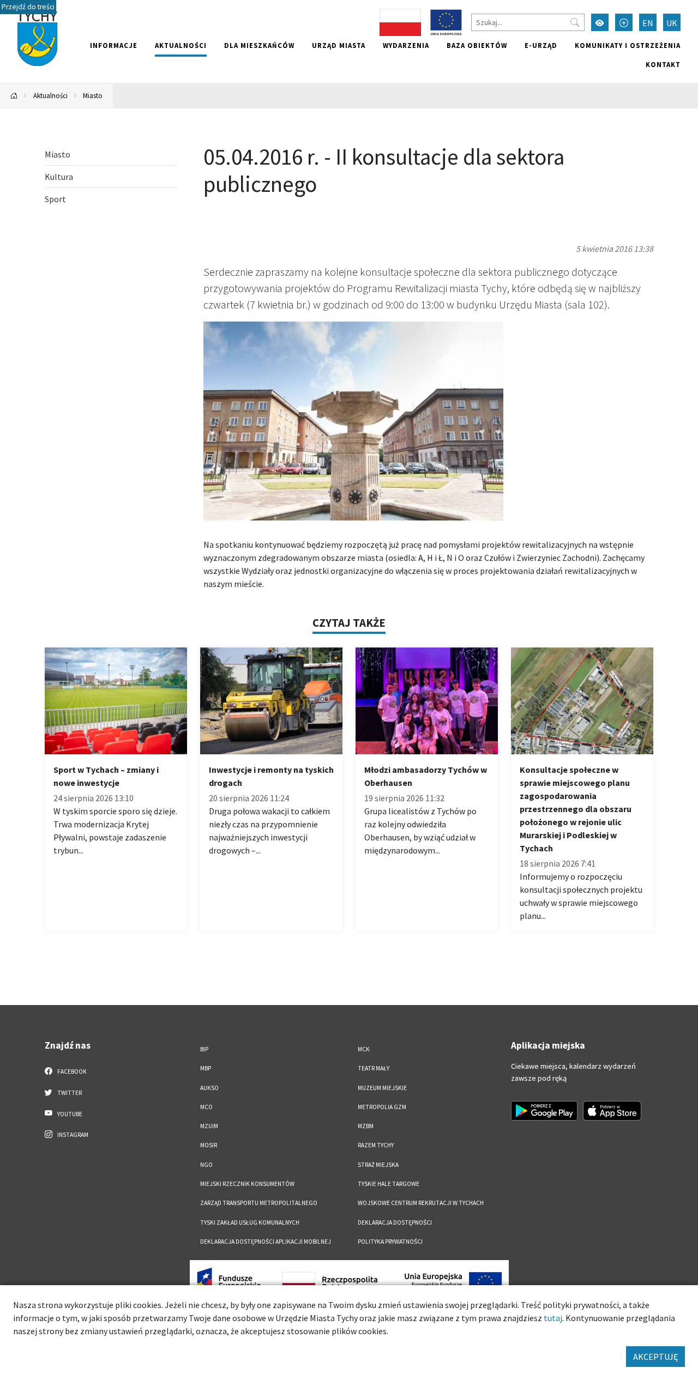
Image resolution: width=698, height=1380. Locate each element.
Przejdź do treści (28, 6)
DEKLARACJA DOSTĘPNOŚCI (395, 1222)
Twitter (69, 1093)
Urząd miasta (338, 45)
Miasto (93, 95)
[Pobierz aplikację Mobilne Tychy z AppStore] (612, 1111)
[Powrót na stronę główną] (14, 95)
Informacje (113, 45)
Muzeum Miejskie (382, 1088)
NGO (206, 1165)
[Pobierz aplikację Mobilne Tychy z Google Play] (544, 1111)
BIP (204, 1049)
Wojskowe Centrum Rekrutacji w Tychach (421, 1203)
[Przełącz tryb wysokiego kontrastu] (600, 22)
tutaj (553, 1317)
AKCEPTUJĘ (655, 1356)
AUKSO (209, 1088)
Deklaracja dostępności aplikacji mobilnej (265, 1241)
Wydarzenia (406, 45)
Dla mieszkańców (259, 45)
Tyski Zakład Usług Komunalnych (249, 1222)
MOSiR (208, 1145)
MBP (205, 1068)
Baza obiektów (477, 45)
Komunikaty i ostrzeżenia (628, 45)
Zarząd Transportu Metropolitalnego (258, 1203)
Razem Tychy (376, 1145)
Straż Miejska (378, 1165)
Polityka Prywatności (390, 1241)
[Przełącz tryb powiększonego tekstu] (624, 22)
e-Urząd (541, 45)
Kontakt (663, 64)
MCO (206, 1107)
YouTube (69, 1114)
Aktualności (181, 45)
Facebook (71, 1071)
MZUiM (209, 1126)
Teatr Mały (373, 1068)
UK (671, 22)
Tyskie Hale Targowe (388, 1184)
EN (647, 22)
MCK (364, 1049)
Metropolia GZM (382, 1107)
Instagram (72, 1135)
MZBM (366, 1126)
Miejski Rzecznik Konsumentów (247, 1184)
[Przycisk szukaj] (574, 22)
